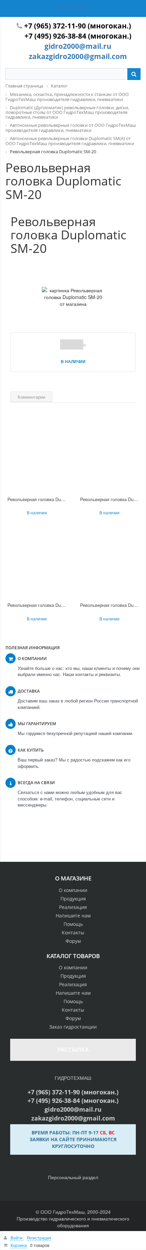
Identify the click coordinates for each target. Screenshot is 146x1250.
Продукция (73, 898)
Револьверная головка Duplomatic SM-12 (49, 605)
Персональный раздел (73, 1177)
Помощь (73, 924)
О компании (73, 890)
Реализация (73, 907)
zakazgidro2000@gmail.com (78, 56)
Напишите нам (73, 915)
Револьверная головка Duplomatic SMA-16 (51, 499)
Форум (73, 941)
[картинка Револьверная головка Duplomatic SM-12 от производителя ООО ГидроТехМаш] (36, 562)
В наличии (73, 361)
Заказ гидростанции (73, 1027)
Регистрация (39, 1238)
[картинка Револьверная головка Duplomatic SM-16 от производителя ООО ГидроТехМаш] (109, 457)
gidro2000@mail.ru (77, 46)
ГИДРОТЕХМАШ (73, 6)
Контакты (73, 932)
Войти (17, 1238)
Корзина (19, 1245)
